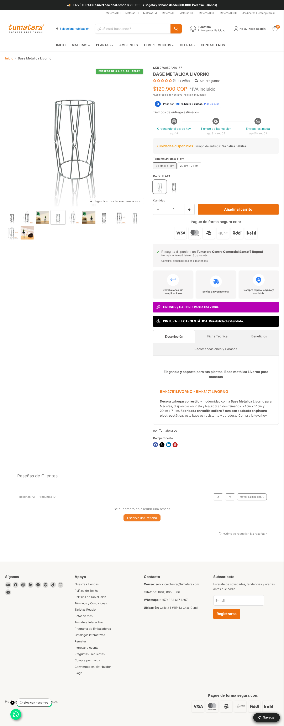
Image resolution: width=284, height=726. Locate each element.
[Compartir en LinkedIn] (168, 444)
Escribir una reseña (142, 518)
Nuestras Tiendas (87, 584)
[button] (12, 217)
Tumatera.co (168, 430)
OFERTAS (187, 45)
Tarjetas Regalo (85, 609)
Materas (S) (132, 13)
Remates (80, 641)
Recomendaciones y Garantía (215, 349)
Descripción (174, 336)
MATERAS (80, 45)
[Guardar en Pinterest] (175, 444)
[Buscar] (176, 28)
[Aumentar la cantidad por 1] (189, 209)
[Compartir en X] (161, 444)
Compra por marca (87, 660)
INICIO (61, 45)
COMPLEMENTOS (158, 45)
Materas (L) (168, 13)
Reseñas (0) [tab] (27, 496)
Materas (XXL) (207, 13)
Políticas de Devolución (90, 597)
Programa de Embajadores (93, 628)
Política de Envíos (86, 590)
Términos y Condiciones (91, 603)
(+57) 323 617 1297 (174, 599)
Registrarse (227, 614)
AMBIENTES (128, 45)
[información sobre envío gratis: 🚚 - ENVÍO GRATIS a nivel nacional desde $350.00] (142, 5)
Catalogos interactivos (90, 635)
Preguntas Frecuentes (90, 654)
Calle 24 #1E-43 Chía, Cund (179, 607)
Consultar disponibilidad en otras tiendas (184, 260)
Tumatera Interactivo (89, 622)
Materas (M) (150, 13)
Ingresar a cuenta (87, 647)
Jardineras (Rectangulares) (258, 13)
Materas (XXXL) (229, 13)
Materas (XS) (113, 13)
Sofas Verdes (84, 616)
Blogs (78, 673)
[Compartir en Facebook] (155, 444)
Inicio (9, 58)
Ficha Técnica (217, 336)
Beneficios (259, 336)
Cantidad (159, 200)
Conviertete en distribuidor (93, 666)
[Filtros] (230, 496)
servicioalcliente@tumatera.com (177, 584)
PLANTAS (103, 45)
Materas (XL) (187, 13)
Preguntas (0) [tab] (47, 496)
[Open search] (218, 496)
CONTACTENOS (213, 45)
